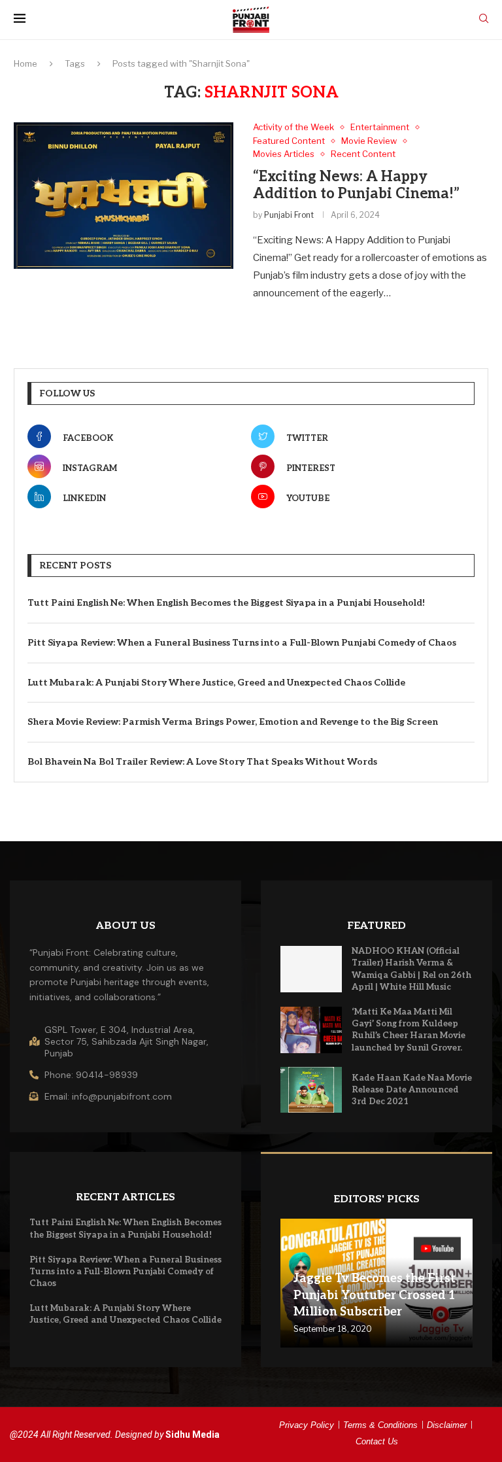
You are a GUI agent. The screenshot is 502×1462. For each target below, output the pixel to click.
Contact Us (377, 1441)
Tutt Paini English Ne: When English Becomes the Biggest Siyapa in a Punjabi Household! (226, 602)
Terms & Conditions (380, 1425)
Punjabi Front (289, 215)
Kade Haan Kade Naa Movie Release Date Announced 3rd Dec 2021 (412, 1090)
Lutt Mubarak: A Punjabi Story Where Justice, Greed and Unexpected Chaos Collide (216, 682)
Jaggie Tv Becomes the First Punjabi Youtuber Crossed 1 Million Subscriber (374, 1295)
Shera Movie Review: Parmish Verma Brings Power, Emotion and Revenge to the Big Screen (232, 721)
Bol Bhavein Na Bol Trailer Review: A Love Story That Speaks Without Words (202, 761)
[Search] (483, 19)
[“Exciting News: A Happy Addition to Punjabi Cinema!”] (123, 195)
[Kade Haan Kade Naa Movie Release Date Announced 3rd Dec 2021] (311, 1090)
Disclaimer (447, 1425)
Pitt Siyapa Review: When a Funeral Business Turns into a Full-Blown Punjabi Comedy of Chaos (241, 642)
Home (25, 63)
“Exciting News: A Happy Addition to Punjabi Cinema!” (356, 185)
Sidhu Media (192, 1434)
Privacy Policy (306, 1425)
